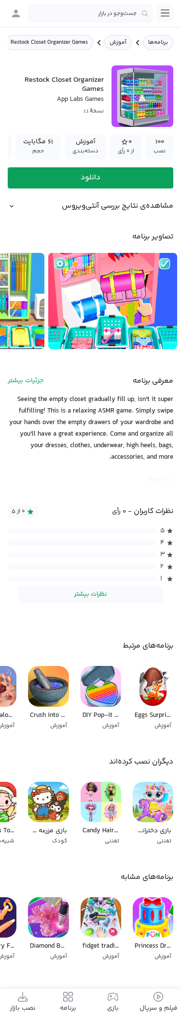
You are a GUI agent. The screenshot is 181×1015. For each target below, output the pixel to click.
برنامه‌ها (158, 42)
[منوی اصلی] (165, 13)
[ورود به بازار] (16, 13)
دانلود (90, 178)
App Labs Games (80, 99)
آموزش (118, 42)
